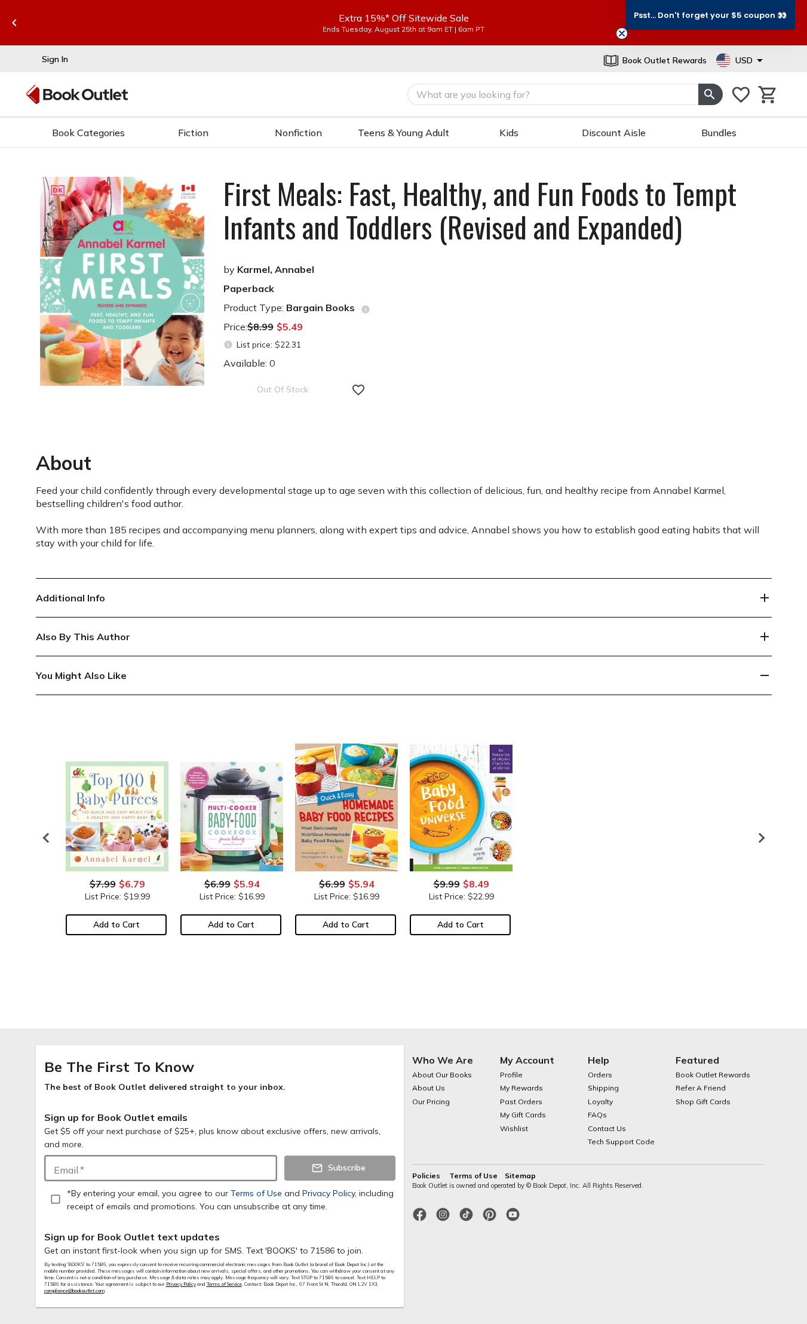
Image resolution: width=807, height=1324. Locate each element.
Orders (600, 1074)
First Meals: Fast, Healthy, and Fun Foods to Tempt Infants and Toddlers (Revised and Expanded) (480, 210)
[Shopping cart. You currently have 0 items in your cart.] (767, 94)
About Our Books (442, 1074)
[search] (710, 94)
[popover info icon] (365, 309)
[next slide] (759, 838)
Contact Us (607, 1128)
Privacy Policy (181, 1284)
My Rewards (521, 1087)
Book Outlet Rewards (713, 1074)
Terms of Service (224, 1284)
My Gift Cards (523, 1114)
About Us (428, 1087)
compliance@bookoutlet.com (74, 1291)
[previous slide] (14, 22)
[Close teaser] (622, 33)
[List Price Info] (228, 345)
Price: (263, 327)
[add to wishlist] (358, 390)
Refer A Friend (701, 1087)
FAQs (597, 1114)
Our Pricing (431, 1101)
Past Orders (521, 1101)
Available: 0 (249, 363)
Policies (427, 1175)
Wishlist (514, 1128)
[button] (710, 15)
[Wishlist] (741, 94)
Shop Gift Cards (703, 1101)
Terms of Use (473, 1175)
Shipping (603, 1087)
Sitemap (520, 1175)
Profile (511, 1074)
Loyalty (600, 1101)
